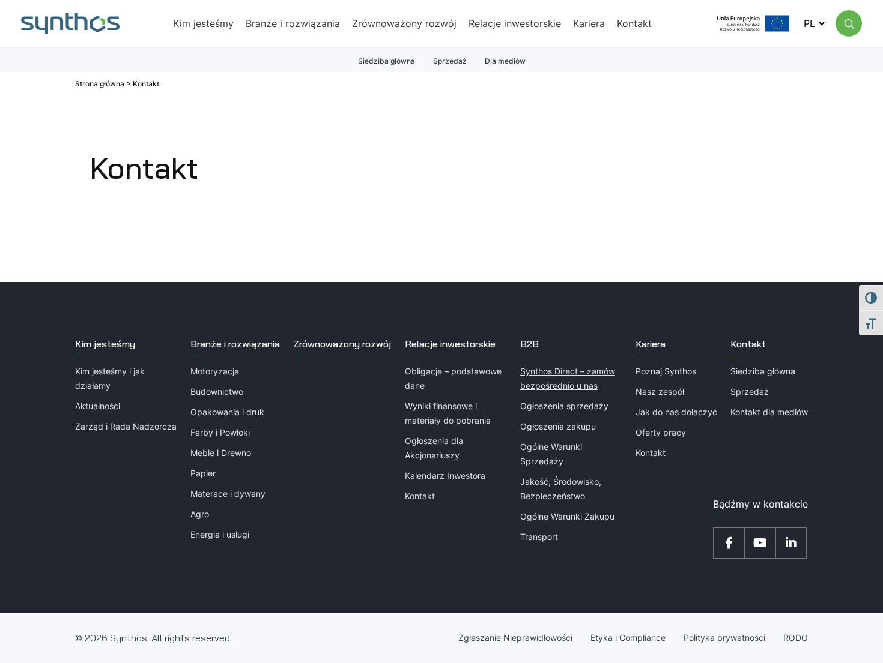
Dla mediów (505, 60)
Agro (199, 514)
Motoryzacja (214, 371)
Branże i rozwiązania (235, 344)
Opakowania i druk (227, 412)
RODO (795, 637)
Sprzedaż (450, 60)
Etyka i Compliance (628, 637)
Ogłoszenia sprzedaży (564, 406)
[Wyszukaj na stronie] (849, 23)
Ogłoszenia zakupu (558, 426)
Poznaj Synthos (666, 371)
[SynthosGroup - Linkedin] (791, 543)
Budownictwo (216, 391)
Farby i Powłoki (220, 432)
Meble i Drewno (220, 453)
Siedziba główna (386, 60)
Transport (539, 537)
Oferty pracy (661, 432)
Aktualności (97, 406)
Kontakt (420, 496)
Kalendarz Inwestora (445, 475)
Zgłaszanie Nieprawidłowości (515, 637)
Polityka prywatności (724, 637)
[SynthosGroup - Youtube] (759, 543)
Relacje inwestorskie (450, 344)
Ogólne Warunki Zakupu (567, 516)
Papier (203, 473)
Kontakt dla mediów (769, 412)
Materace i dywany (228, 493)
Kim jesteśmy (105, 344)
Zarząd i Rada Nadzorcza (126, 426)
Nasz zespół (660, 391)
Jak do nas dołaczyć (676, 412)
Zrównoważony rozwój (342, 344)
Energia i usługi (219, 534)
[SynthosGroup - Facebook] (728, 543)
